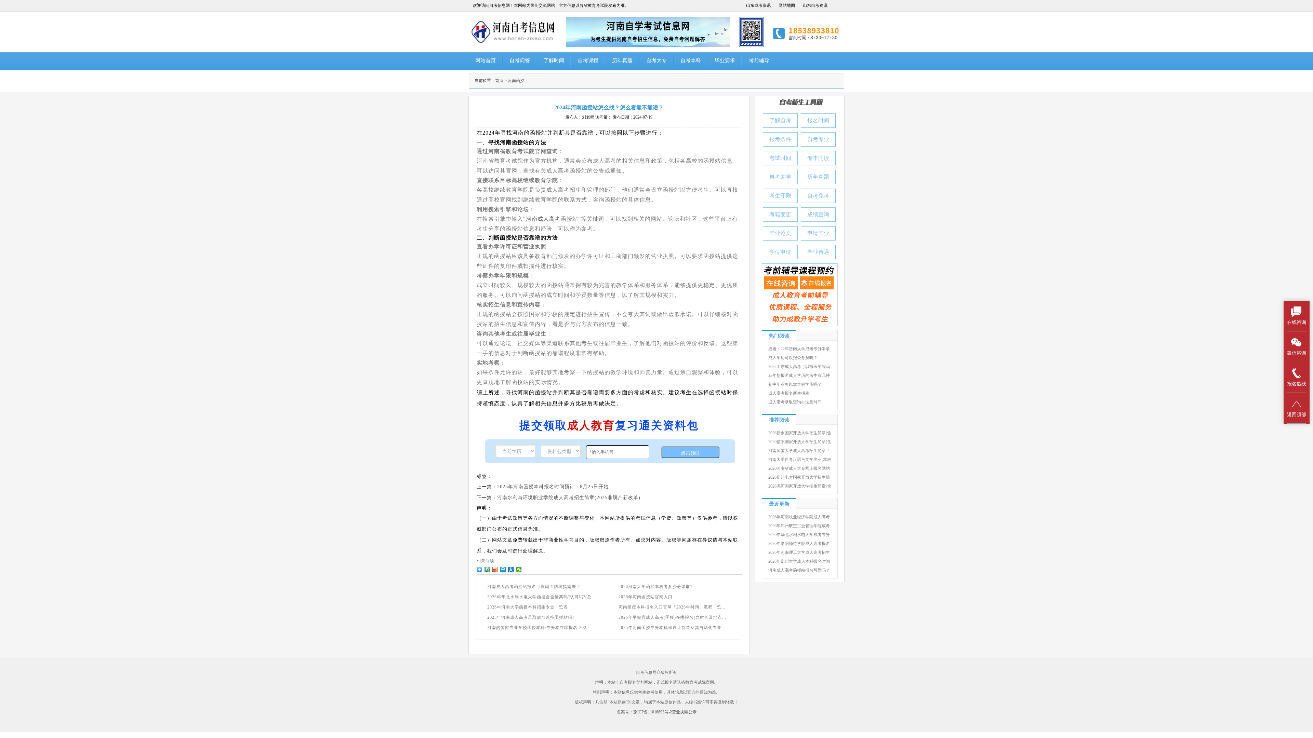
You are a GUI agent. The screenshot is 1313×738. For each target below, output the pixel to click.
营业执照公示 (684, 712)
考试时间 (780, 158)
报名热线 (1296, 383)
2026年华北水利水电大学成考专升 (799, 534)
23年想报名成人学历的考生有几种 (799, 375)
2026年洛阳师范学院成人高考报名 (799, 543)
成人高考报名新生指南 (788, 393)
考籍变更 (780, 214)
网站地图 (787, 5)
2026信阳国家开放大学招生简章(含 (799, 441)
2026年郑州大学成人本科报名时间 (799, 561)
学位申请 (780, 252)
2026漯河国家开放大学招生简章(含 (799, 486)
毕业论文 (780, 233)
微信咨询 (1296, 353)
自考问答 (519, 60)
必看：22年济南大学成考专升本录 (799, 348)
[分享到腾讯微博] (503, 569)
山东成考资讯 (758, 5)
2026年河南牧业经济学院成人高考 (799, 517)
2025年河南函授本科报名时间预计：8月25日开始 (553, 486)
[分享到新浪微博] (495, 569)
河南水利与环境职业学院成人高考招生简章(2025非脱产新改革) (568, 497)
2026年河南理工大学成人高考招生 (799, 552)
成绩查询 (818, 214)
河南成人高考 (543, 219)
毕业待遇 (818, 252)
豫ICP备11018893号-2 (652, 712)
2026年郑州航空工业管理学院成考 (799, 525)
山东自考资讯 (815, 5)
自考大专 (656, 60)
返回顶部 (1296, 414)
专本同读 (818, 158)
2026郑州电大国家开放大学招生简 (799, 477)
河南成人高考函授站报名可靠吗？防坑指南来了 (534, 586)
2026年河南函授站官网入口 (646, 596)
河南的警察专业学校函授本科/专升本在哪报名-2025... (540, 627)
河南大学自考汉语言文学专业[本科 (799, 459)
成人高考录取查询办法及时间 (795, 402)
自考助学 (780, 177)
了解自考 (780, 120)
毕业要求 (725, 60)
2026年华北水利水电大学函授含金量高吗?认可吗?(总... (541, 596)
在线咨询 (1296, 322)
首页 (499, 80)
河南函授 (516, 80)
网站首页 (485, 60)
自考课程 (588, 60)
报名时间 (818, 120)
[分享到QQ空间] (487, 569)
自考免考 (818, 196)
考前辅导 (759, 60)
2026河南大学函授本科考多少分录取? (655, 586)
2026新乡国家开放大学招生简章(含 (799, 432)
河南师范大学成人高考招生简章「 (799, 450)
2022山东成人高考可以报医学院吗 (799, 366)
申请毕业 (818, 233)
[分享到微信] (519, 569)
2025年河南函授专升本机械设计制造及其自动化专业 (670, 627)
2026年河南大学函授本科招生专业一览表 (527, 607)
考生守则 (780, 196)
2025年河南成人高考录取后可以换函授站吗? (530, 617)
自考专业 (818, 139)
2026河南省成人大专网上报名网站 (799, 468)
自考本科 (690, 60)
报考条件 (780, 139)
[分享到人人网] (511, 569)
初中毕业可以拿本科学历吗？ (795, 384)
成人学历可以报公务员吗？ (793, 357)
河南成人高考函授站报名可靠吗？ (799, 570)
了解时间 (554, 60)
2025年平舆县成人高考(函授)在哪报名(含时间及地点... (672, 617)
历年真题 (622, 60)
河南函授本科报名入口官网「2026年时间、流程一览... (672, 607)
